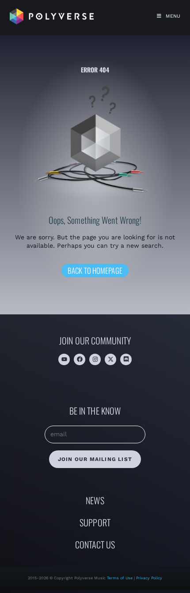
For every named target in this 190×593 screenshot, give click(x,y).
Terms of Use (120, 578)
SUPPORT (95, 522)
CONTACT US (95, 544)
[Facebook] (79, 359)
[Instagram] (95, 359)
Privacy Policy (149, 578)
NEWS (95, 500)
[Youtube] (64, 359)
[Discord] (126, 359)
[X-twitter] (110, 359)
